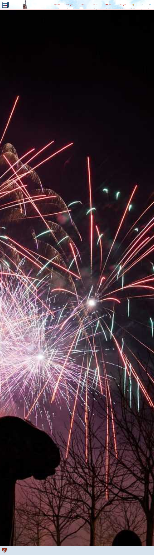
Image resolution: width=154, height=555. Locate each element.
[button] (4, 550)
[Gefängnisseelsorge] (5, 4)
